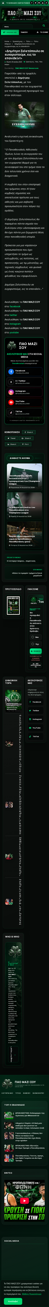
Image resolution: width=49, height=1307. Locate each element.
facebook (15, 306)
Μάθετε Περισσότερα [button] (31, 1294)
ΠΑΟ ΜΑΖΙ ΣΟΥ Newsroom (26, 68)
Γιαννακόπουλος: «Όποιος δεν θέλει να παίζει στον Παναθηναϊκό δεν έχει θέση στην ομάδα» (20, 804)
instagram (15, 323)
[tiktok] (46, 2)
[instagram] (39, 2)
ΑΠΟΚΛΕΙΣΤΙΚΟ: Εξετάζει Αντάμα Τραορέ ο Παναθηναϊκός (20, 856)
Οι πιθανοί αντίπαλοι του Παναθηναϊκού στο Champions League (22, 510)
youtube (14, 332)
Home (7, 41)
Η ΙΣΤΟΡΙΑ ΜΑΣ (7, 1093)
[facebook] (31, 2)
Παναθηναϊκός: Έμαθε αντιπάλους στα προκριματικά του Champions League (24, 479)
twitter (13, 315)
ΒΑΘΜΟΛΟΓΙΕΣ (38, 1093)
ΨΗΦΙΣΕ (37, 651)
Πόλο (28, 41)
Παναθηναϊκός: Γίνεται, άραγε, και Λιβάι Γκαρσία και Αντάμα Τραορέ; (20, 902)
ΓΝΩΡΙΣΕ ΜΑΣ (13, 1054)
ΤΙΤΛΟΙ (18, 1093)
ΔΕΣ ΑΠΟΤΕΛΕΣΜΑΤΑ (36, 665)
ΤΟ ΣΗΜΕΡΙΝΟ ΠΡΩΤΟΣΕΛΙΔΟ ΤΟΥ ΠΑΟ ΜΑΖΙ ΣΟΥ (25, 32)
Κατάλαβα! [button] (13, 1301)
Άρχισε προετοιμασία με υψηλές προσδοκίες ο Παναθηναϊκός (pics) (22, 539)
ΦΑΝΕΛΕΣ (26, 1093)
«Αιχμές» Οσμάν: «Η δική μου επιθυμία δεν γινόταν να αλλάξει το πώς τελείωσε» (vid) (20, 743)
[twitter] (35, 2)
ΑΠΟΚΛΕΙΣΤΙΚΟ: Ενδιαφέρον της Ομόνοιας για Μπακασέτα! (13, 706)
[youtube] (42, 2)
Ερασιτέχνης (18, 41)
